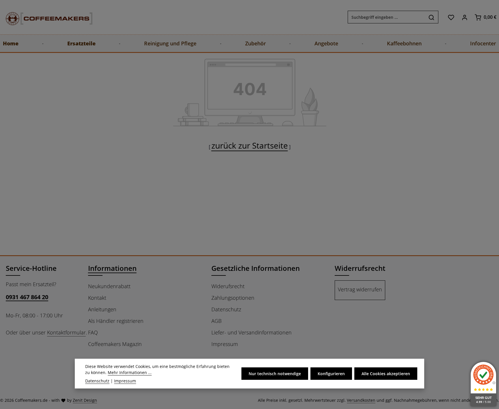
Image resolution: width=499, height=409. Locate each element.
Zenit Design (85, 400)
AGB (216, 320)
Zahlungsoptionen (232, 297)
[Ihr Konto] (464, 17)
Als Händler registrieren (116, 320)
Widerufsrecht (228, 286)
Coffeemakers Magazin (115, 343)
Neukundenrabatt (109, 286)
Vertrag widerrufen (360, 289)
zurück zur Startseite (249, 145)
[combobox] (386, 17)
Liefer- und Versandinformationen (251, 332)
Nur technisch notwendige (275, 373)
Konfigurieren (331, 373)
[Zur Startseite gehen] (43, 17)
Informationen (112, 268)
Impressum (224, 343)
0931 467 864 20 (27, 297)
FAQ (93, 332)
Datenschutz (226, 309)
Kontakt (97, 297)
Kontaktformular (66, 332)
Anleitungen (102, 309)
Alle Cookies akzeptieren (386, 373)
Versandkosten (361, 400)
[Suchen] (431, 17)
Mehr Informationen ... (130, 372)
